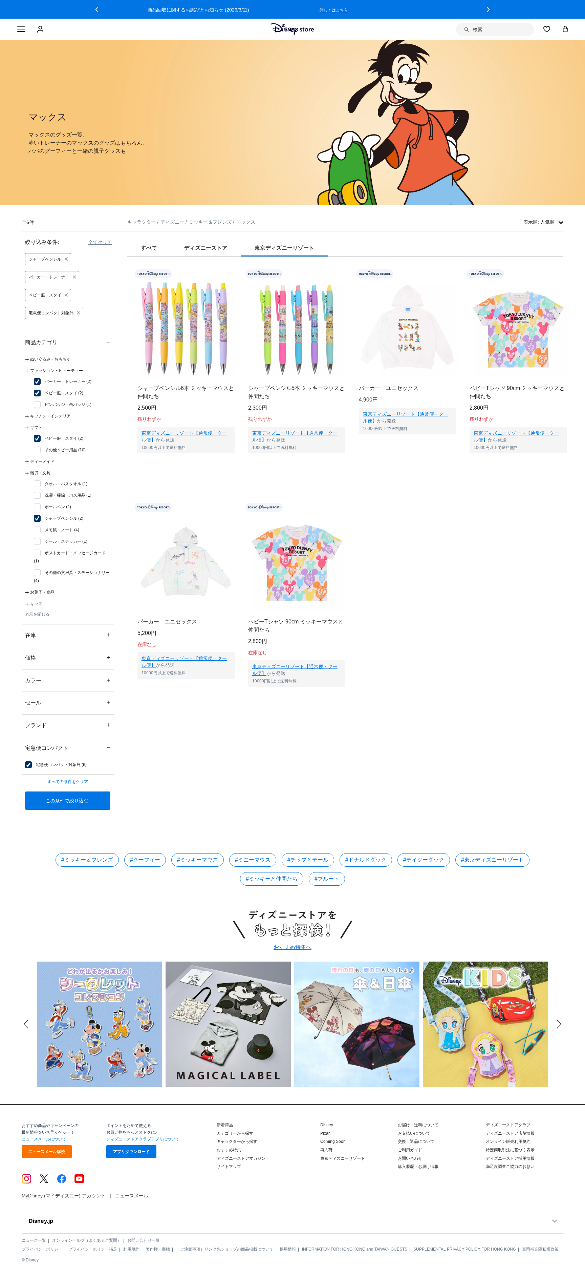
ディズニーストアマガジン (241, 1158)
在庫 (67, 634)
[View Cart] (565, 29)
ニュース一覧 (34, 1240)
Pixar (325, 1133)
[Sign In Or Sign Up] (41, 29)
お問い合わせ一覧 (143, 1240)
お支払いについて (414, 1133)
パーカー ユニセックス (388, 388)
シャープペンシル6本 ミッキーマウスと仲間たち (185, 392)
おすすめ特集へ (292, 947)
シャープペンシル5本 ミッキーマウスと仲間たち (296, 392)
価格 (67, 657)
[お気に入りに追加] (234, 274)
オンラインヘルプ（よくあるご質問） (86, 1240)
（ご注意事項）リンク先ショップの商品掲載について (225, 1249)
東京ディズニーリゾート (342, 1158)
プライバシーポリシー (42, 1249)
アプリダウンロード (131, 1151)
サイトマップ (229, 1166)
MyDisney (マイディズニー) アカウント (64, 1195)
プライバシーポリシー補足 (92, 1249)
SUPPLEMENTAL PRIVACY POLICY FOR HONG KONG (464, 1249)
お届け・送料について (418, 1125)
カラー (67, 680)
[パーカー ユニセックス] (407, 328)
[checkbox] (62, 381)
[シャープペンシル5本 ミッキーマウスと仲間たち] (296, 328)
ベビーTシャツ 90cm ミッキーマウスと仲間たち (517, 392)
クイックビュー (186, 462)
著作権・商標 (158, 1249)
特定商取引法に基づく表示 (510, 1150)
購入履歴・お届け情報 (418, 1166)
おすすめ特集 (229, 1150)
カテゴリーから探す (235, 1133)
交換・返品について (416, 1141)
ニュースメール (131, 1195)
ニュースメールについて (44, 1139)
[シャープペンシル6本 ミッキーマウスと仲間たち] (186, 328)
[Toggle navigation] (21, 29)
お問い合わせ (410, 1158)
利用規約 (131, 1249)
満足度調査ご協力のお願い (510, 1166)
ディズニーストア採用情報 (510, 1158)
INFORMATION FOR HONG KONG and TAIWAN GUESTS (354, 1249)
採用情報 (288, 1249)
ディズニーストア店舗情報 (510, 1133)
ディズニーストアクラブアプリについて (142, 1139)
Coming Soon (333, 1141)
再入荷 (326, 1150)
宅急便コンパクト (67, 747)
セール (67, 702)
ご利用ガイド (410, 1150)
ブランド (67, 724)
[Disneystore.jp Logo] (292, 29)
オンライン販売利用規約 (508, 1141)
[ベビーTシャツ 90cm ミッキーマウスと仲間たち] (518, 328)
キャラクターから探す (237, 1141)
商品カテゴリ (67, 342)
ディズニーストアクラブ (508, 1125)
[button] (97, 9)
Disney (326, 1125)
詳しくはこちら (428, 10)
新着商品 (225, 1125)
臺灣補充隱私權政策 (540, 1249)
